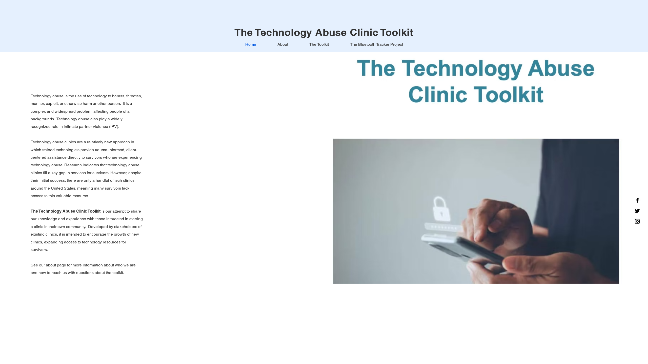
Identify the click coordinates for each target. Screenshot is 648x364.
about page (56, 265)
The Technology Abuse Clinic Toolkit (323, 32)
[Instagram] (637, 221)
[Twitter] (637, 211)
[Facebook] (637, 200)
